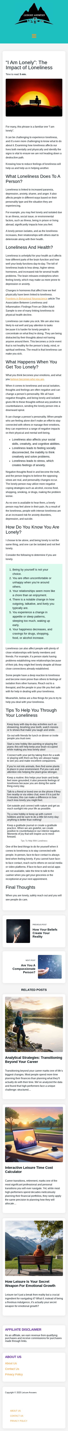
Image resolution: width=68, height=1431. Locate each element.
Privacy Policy (14, 1374)
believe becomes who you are (27, 379)
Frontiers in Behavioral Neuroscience (26, 298)
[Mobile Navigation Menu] (34, 36)
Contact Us (12, 1368)
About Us (11, 1363)
